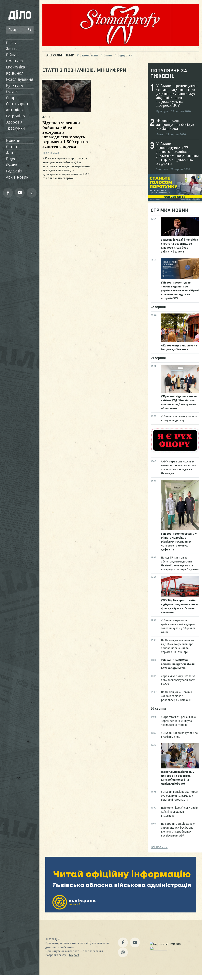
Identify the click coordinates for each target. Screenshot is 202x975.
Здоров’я (14, 122)
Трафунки (15, 128)
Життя (12, 48)
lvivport (74, 955)
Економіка (15, 67)
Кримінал (15, 73)
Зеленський (89, 55)
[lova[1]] (120, 911)
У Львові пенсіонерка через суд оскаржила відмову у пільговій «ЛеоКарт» (179, 795)
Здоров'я (162, 169)
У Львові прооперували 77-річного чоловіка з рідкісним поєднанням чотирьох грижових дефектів (177, 154)
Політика (14, 61)
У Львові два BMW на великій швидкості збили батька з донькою (178, 664)
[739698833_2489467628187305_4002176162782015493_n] (120, 45)
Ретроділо (15, 116)
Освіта (12, 91)
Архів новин (17, 177)
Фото (11, 152)
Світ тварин (17, 103)
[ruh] (175, 452)
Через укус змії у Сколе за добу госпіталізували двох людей (178, 680)
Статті (11, 146)
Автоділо (14, 109)
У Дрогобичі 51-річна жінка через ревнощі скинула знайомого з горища (178, 721)
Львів (11, 42)
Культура (14, 85)
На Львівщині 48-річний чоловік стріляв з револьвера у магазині (176, 696)
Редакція (14, 171)
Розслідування (19, 79)
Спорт (11, 97)
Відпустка (124, 55)
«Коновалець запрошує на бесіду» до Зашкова (175, 125)
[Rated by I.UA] (158, 950)
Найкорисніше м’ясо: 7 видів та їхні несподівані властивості (179, 811)
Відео (11, 158)
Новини (13, 140)
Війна (11, 54)
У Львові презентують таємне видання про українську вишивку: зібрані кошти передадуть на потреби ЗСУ (176, 96)
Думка (11, 164)
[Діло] (20, 15)
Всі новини (159, 847)
